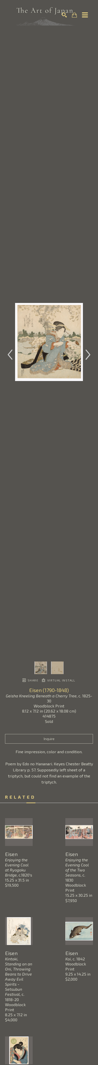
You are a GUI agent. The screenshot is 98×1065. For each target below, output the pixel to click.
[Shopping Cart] (74, 15)
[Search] (64, 14)
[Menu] (85, 14)
